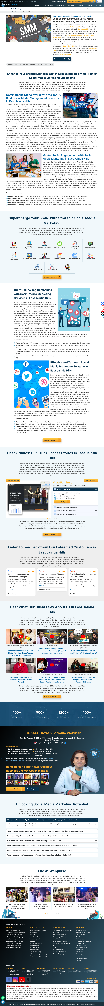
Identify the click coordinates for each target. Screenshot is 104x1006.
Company (80, 5)
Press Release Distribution (60, 934)
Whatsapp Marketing (36, 943)
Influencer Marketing (59, 949)
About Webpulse (81, 930)
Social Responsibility (82, 947)
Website (36, 5)
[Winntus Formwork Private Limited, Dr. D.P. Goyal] (21, 636)
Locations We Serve (82, 956)
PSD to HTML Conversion (13, 943)
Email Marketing (34, 945)
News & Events (80, 943)
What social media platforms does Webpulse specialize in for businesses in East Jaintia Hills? (42, 845)
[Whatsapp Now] (3, 998)
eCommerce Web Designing (14, 937)
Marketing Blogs (81, 945)
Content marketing (35, 951)
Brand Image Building (59, 937)
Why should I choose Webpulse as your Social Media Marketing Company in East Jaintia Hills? (42, 820)
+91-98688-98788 (60, 1)
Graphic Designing (58, 954)
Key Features (24, 64)
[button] (75, 489)
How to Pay (79, 949)
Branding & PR (60, 5)
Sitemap (78, 960)
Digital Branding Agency (60, 939)
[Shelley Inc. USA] (21, 665)
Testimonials (80, 939)
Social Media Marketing (36, 937)
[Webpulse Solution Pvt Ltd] (9, 5)
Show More (11, 590)
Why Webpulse (80, 934)
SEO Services (33, 932)
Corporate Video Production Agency (61, 944)
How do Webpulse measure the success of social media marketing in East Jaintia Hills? (39, 850)
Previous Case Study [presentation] (13, 480)
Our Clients (79, 937)
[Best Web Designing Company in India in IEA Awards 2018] (27, 776)
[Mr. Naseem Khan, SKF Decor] (52, 665)
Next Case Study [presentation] (90, 480)
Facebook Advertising (92, 8)
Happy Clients (49, 64)
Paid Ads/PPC (34, 941)
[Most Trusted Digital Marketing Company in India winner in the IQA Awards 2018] (45, 776)
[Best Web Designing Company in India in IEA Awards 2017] (19, 776)
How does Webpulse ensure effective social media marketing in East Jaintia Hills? (37, 836)
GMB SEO (32, 934)
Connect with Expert (50, 277)
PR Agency (56, 932)
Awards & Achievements (83, 941)
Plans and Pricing (13, 64)
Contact (99, 5)
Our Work (90, 5)
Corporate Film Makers (60, 941)
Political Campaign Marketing (38, 954)
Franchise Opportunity (75, 1)
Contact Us (79, 951)
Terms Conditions (81, 958)
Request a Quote (60, 59)
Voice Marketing (34, 949)
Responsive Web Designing (14, 947)
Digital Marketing (47, 5)
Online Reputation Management (62, 930)
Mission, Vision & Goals (83, 932)
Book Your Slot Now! (14, 789)
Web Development (11, 939)
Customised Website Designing (15, 932)
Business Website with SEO (14, 934)
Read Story (30, 789)
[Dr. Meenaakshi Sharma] (83, 665)
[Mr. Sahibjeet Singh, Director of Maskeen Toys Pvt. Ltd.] (83, 636)
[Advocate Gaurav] (52, 636)
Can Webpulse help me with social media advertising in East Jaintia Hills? (34, 841)
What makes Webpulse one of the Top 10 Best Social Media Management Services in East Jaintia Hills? (45, 831)
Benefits (32, 64)
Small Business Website (13, 930)
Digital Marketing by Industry (38, 956)
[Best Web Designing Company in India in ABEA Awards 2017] (10, 776)
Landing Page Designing (13, 945)
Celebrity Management (60, 951)
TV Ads (55, 947)
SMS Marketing (34, 947)
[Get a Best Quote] (3, 1002)
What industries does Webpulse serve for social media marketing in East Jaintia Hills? (39, 855)
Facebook (9, 981)
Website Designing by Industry (15, 941)
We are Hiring (87, 1)
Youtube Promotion (35, 939)
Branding (79, 954)
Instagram (15, 981)
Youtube (22, 981)
